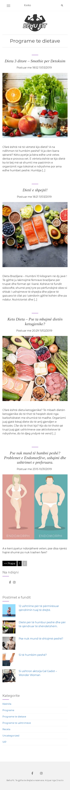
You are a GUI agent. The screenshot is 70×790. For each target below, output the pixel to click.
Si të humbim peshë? (33, 654)
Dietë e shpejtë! (35, 190)
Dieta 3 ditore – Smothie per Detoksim (35, 61)
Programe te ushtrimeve (16, 723)
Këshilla (6, 703)
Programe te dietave (14, 716)
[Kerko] (62, 5)
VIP (4, 742)
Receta (6, 729)
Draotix (59, 780)
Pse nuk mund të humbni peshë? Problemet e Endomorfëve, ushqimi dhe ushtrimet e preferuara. (35, 458)
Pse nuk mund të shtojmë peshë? (41, 638)
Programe (8, 710)
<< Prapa (9, 563)
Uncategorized (10, 735)
